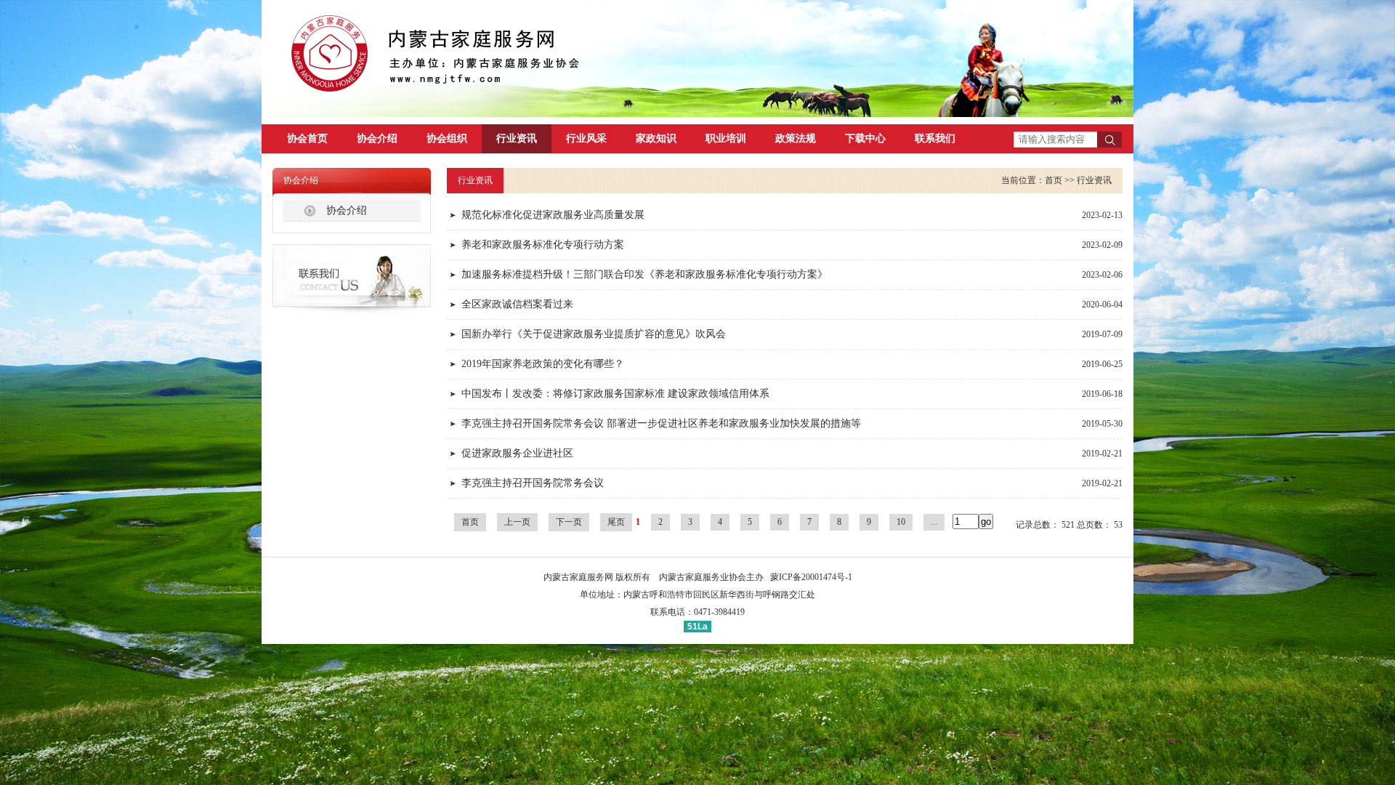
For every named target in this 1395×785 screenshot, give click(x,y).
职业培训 (725, 138)
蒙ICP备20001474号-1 (811, 577)
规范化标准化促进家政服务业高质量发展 (552, 214)
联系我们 (935, 138)
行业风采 (586, 138)
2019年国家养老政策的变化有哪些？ (542, 363)
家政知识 (656, 138)
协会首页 (307, 138)
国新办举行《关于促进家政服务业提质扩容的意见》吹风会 (593, 334)
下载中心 (865, 138)
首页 (1053, 180)
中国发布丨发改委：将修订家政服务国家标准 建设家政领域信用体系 (615, 393)
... (934, 522)
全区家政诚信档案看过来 (517, 304)
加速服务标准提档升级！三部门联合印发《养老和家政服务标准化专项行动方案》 (644, 274)
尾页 (616, 522)
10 (901, 522)
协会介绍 (377, 138)
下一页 (569, 522)
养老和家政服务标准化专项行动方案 (542, 244)
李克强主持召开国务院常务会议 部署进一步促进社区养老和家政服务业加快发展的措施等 (661, 423)
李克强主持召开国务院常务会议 (532, 483)
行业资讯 (516, 138)
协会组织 (446, 138)
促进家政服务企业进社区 (517, 453)
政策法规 (795, 138)
